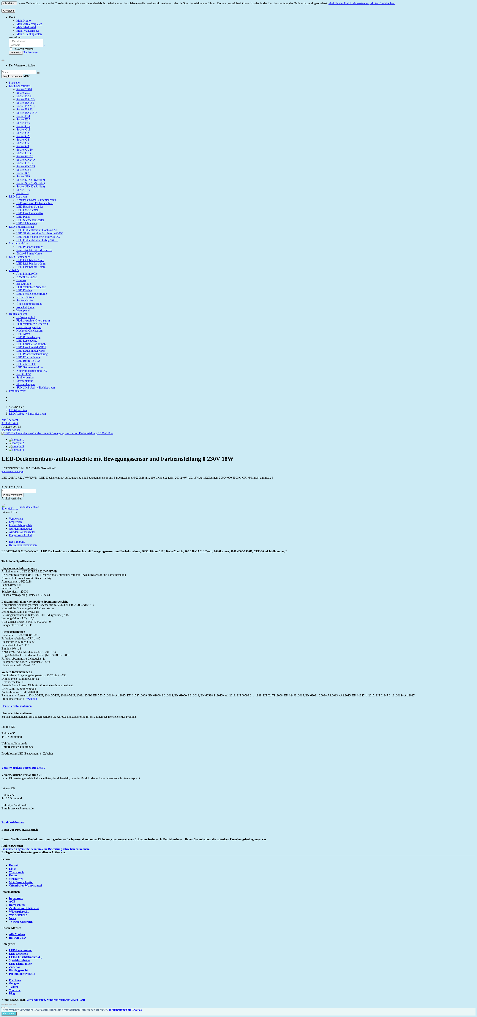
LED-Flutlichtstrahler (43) (25, 957)
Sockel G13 (23, 129)
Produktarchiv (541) (22, 973)
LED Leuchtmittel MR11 (31, 347)
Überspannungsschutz (29, 303)
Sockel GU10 (24, 149)
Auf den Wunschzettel (22, 532)
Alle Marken (17, 934)
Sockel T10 (23, 189)
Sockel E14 (23, 116)
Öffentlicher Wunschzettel (25, 885)
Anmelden (8, 10)
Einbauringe (23, 283)
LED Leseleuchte (26, 340)
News (12, 918)
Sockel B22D (24, 96)
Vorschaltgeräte (25, 307)
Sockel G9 (22, 146)
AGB (12, 901)
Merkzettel (16, 878)
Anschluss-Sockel (26, 276)
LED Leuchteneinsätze (29, 213)
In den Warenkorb (12, 495)
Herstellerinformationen (23, 545)
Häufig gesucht (18, 313)
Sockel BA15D (25, 99)
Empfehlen (15, 521)
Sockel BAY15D (26, 112)
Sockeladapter (24, 300)
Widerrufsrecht (19, 911)
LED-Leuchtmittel (20, 85)
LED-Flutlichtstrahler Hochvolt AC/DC (39, 233)
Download (30, 698)
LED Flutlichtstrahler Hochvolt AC (37, 230)
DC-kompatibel (25, 317)
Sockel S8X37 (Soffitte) (30, 183)
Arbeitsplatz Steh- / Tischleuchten (36, 199)
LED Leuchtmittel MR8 (30, 350)
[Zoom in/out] (14, 1004)
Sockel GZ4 (23, 169)
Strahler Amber (25, 377)
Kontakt (14, 865)
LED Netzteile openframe (31, 293)
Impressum (16, 898)
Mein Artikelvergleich (29, 24)
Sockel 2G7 (23, 92)
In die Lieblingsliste (20, 525)
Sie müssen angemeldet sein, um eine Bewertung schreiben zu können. (45, 849)
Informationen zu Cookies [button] (125, 1009)
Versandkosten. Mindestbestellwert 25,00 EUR (55, 999)
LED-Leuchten (18, 196)
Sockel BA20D (25, 106)
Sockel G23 (23, 132)
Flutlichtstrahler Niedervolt (32, 323)
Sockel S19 (23, 176)
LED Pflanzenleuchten (29, 246)
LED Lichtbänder (19, 256)
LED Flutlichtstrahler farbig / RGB (37, 240)
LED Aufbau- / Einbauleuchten (34, 203)
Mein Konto (23, 20)
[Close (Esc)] (2, 1004)
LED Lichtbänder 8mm (30, 260)
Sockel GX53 (24, 163)
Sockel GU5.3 (24, 156)
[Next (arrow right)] (6, 1007)
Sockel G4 (22, 139)
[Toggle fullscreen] (10, 1004)
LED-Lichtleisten (26, 223)
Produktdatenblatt (28, 507)
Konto (13, 875)
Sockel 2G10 (24, 89)
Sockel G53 (23, 142)
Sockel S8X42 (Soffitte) (30, 186)
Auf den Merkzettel (20, 528)
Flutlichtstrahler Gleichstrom (33, 320)
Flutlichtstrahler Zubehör (30, 287)
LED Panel (23, 216)
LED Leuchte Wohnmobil (31, 344)
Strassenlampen (25, 384)
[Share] (6, 1004)
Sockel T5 (22, 193)
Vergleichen (16, 518)
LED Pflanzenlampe (28, 357)
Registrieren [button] (30, 52)
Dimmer (21, 280)
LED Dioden (24, 290)
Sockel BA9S (24, 109)
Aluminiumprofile (26, 273)
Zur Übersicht (9, 419)
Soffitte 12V (23, 374)
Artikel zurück (9, 423)
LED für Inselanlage (28, 337)
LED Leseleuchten (27, 209)
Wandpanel (23, 310)
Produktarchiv (17, 390)
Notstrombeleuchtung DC (31, 370)
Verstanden (9, 1013)
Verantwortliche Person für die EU (23, 767)
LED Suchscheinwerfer (30, 220)
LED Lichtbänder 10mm (30, 263)
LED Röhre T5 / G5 (28, 360)
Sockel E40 (23, 122)
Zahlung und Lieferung (24, 908)
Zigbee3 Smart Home (29, 253)
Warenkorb (16, 872)
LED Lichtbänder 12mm (30, 266)
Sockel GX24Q (25, 159)
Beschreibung (17, 541)
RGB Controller (25, 297)
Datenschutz (17, 904)
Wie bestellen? (18, 914)
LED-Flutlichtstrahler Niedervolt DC (38, 236)
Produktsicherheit (12, 822)
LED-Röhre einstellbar (29, 367)
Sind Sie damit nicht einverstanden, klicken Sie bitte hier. (361, 3)
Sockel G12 (23, 126)
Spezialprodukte (18, 243)
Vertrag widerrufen (22, 921)
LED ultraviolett (26, 364)
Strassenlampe (24, 380)
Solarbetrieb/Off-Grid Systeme (34, 250)
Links (12, 868)
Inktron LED (17, 937)
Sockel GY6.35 (25, 166)
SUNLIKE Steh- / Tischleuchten (35, 387)
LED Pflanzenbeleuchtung (32, 354)
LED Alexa (23, 333)
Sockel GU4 (23, 153)
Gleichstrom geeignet (28, 327)
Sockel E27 (23, 119)
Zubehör (14, 270)
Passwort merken (23, 48)
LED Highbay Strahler (29, 206)
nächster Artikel (10, 430)
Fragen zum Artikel (20, 535)
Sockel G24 (23, 136)
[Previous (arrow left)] (2, 1007)
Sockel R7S (23, 173)
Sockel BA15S (25, 102)
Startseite (14, 82)
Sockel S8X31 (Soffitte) (30, 179)
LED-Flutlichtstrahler (21, 226)
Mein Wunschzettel (21, 882)
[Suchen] (38, 73)
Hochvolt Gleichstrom (29, 330)
